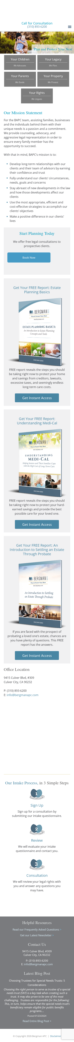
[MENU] (69, 27)
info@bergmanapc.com (22, 695)
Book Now (28, 257)
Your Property (53, 79)
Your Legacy (53, 62)
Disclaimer (55, 1036)
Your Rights (37, 96)
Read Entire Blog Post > (37, 1021)
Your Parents (20, 79)
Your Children (20, 62)
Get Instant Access (37, 397)
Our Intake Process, (21, 782)
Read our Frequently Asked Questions (37, 929)
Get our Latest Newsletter (37, 935)
